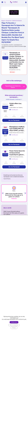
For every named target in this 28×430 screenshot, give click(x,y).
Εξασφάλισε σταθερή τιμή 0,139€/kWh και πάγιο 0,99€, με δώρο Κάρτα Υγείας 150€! (16, 129)
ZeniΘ (5, 136)
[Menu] (2, 2)
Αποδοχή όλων (14, 322)
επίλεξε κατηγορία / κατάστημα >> (14, 99)
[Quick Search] (5, 2)
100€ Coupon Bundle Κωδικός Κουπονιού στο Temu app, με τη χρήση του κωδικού (14, 195)
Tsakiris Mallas (5, 111)
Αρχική (3, 20)
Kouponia (8, 20)
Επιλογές (14, 327)
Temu (13, 191)
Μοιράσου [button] (22, 116)
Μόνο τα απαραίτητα (14, 325)
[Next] (25, 193)
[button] (14, 178)
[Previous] (3, 193)
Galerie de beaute (17, 20)
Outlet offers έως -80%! (15, 104)
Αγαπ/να (6, 116)
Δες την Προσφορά (14, 120)
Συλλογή (14, 116)
